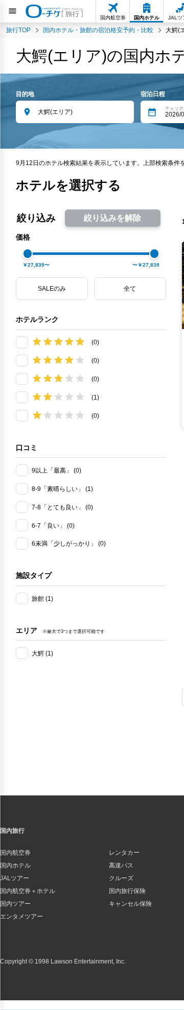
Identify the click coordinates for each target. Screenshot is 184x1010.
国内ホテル (15, 865)
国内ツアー (15, 903)
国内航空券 (15, 852)
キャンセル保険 (130, 903)
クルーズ (121, 878)
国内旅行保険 (127, 891)
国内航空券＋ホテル (27, 891)
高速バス (121, 865)
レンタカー (124, 852)
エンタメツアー (21, 916)
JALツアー (14, 878)
